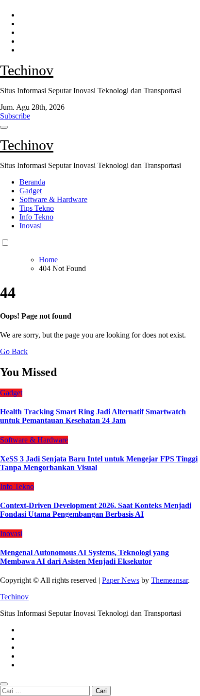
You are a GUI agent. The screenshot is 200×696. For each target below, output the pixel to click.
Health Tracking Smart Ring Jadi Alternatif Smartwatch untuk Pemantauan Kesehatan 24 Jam (93, 415)
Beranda (32, 182)
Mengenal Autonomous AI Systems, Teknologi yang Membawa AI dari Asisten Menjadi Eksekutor (84, 556)
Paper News (120, 580)
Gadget (30, 191)
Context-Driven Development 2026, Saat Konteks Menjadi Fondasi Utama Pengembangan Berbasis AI (95, 509)
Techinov (26, 70)
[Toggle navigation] (4, 127)
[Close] (4, 683)
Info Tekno (36, 217)
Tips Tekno (36, 208)
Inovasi (30, 225)
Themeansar (169, 580)
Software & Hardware (53, 199)
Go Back (14, 351)
